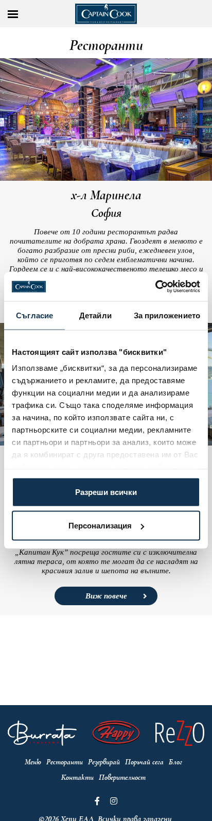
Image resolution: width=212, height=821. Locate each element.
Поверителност (122, 777)
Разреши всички (106, 491)
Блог (175, 762)
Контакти (77, 777)
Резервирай (104, 762)
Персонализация (100, 525)
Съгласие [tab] (34, 315)
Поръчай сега (144, 762)
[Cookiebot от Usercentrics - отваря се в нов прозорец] (155, 287)
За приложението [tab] (167, 315)
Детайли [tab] (95, 315)
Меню (33, 762)
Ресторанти (64, 762)
